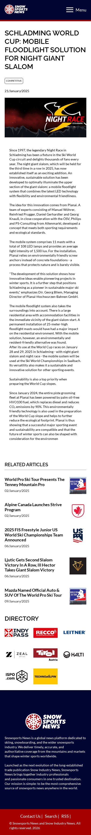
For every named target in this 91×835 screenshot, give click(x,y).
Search (51, 816)
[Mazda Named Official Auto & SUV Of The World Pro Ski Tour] (78, 598)
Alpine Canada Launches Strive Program (33, 507)
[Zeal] (17, 655)
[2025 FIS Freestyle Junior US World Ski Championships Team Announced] (78, 540)
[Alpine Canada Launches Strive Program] (78, 512)
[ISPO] (17, 676)
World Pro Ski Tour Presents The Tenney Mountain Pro (35, 482)
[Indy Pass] (17, 633)
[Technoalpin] (45, 676)
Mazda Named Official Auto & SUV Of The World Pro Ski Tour (33, 593)
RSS (65, 816)
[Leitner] (74, 633)
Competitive (14, 80)
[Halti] (74, 655)
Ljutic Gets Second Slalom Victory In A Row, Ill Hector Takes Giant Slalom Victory (30, 564)
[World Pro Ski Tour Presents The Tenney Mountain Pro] (78, 487)
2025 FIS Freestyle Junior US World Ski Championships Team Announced (34, 534)
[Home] (45, 722)
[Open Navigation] (69, 9)
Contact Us (30, 816)
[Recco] (45, 633)
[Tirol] (45, 655)
